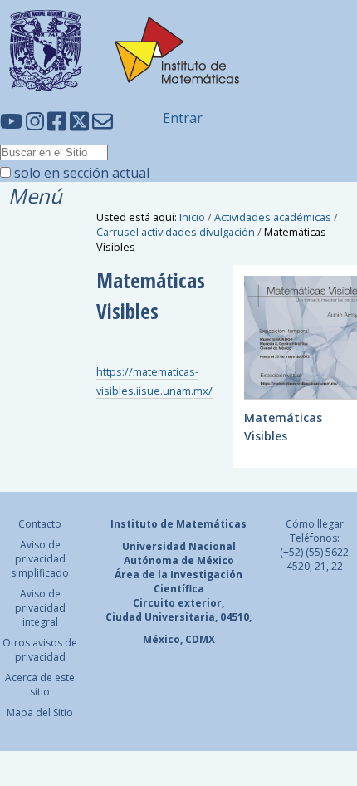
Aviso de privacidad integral (40, 608)
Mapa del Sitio (40, 712)
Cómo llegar (315, 524)
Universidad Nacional (179, 546)
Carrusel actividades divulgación (175, 231)
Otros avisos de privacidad (39, 650)
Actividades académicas (272, 216)
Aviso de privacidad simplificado (40, 559)
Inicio (192, 216)
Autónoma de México (179, 560)
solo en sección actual (81, 173)
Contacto (39, 524)
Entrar (183, 118)
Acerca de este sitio (40, 685)
